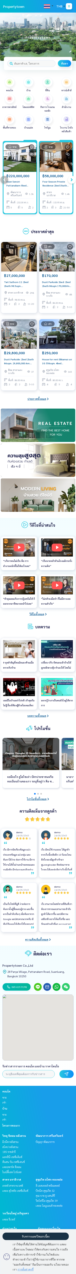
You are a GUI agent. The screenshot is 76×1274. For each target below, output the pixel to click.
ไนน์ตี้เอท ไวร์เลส (11, 1172)
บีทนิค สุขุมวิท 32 (45, 1190)
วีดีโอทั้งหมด (36, 614)
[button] (70, 36)
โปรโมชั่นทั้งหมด (37, 799)
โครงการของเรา (11, 1125)
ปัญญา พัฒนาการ (45, 1141)
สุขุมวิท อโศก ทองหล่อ (49, 1179)
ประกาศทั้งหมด (36, 399)
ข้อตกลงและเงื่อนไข (49, 1228)
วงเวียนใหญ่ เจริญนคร (15, 1213)
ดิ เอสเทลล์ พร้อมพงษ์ (48, 1185)
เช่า (4, 1102)
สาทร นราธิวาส (11, 1179)
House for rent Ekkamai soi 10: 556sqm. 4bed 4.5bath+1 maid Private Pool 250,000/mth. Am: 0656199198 (57, 361)
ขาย (4, 1097)
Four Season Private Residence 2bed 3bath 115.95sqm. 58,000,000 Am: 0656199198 (55, 183)
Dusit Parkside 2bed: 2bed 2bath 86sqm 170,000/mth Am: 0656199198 (57, 284)
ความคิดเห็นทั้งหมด (36, 939)
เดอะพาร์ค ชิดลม (11, 1167)
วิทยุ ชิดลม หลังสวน (14, 1135)
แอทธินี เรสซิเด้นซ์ (12, 1157)
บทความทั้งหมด (36, 715)
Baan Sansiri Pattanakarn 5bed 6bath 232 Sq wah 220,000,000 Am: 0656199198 (16, 183)
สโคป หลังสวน (10, 1147)
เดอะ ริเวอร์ (8, 1219)
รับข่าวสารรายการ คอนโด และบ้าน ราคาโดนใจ (30, 1066)
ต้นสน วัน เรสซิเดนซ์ (13, 1162)
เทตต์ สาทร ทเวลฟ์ (12, 1185)
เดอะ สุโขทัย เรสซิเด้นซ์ (15, 1190)
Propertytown (13, 6)
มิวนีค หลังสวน (10, 1141)
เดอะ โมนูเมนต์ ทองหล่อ (49, 1205)
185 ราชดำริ (9, 1152)
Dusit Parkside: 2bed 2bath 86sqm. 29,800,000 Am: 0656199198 (19, 361)
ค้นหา (64, 63)
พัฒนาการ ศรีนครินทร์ (49, 1135)
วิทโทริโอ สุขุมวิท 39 (47, 1200)
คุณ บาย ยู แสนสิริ (45, 1195)
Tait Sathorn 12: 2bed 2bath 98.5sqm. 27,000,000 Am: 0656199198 (16, 284)
